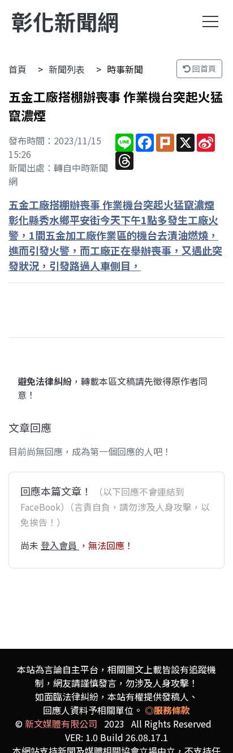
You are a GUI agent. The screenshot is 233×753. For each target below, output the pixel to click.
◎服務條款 (167, 710)
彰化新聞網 (65, 21)
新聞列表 (67, 69)
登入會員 (60, 545)
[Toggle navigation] (210, 21)
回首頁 (203, 68)
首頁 (17, 69)
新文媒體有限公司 (61, 723)
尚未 (30, 545)
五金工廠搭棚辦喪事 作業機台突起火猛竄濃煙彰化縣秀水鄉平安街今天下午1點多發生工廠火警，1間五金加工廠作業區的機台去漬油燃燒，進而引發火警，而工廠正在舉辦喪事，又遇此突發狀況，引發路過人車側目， (115, 235)
